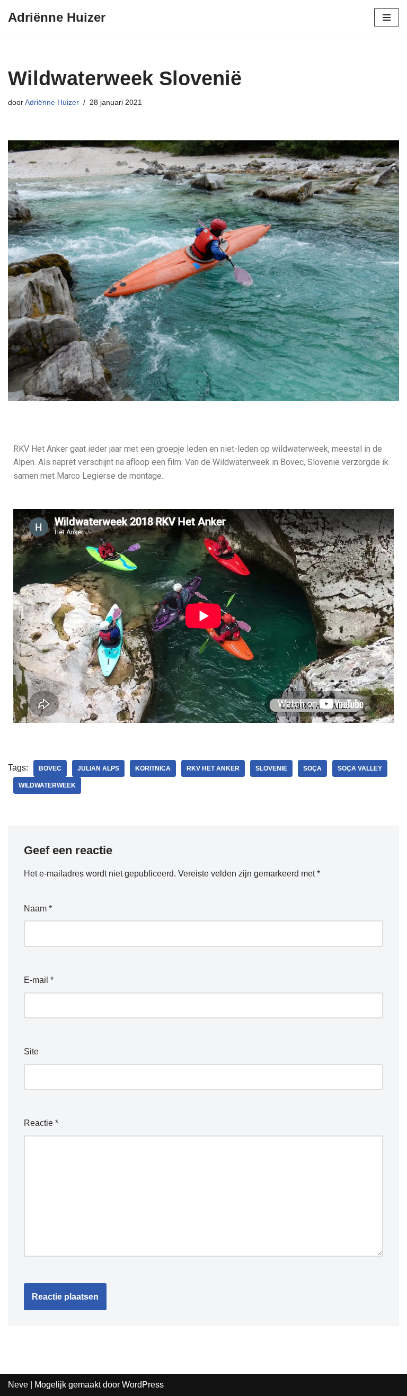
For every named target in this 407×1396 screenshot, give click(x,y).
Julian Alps (98, 768)
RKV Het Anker (213, 768)
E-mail (39, 980)
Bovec (50, 768)
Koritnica (153, 768)
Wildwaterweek (47, 785)
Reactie (41, 1122)
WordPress (143, 1384)
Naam (38, 908)
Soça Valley (360, 768)
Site (31, 1051)
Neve (18, 1384)
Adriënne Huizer (52, 102)
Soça (312, 768)
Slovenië (271, 768)
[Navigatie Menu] (386, 17)
